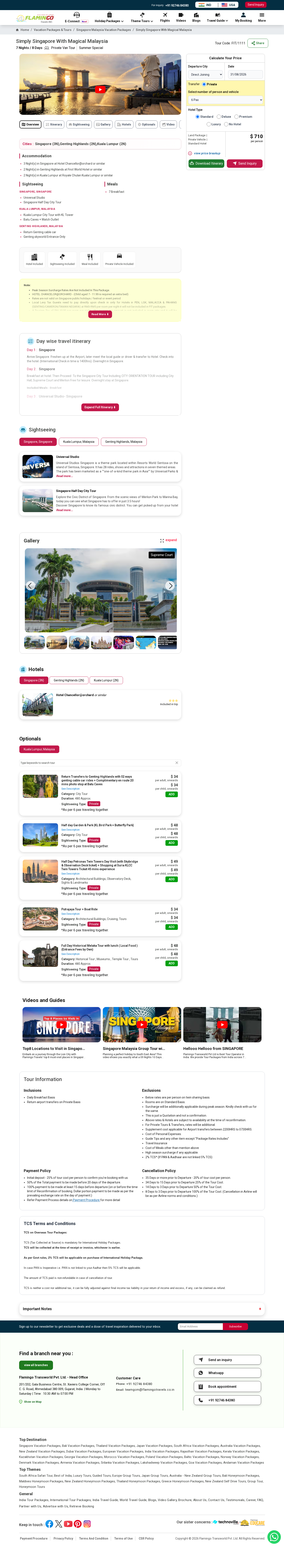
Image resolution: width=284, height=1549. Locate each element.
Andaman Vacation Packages (243, 1462)
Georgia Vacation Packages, (83, 1457)
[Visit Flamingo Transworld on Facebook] (49, 1524)
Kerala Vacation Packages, (241, 1451)
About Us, (200, 1500)
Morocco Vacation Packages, (124, 1457)
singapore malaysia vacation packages (103, 30)
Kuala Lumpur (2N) (106, 680)
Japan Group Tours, (155, 1476)
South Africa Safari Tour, (36, 1476)
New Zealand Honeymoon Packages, (90, 1481)
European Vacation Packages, (123, 1451)
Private (94, 803)
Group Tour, (255, 1481)
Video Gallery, (167, 1500)
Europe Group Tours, (126, 1476)
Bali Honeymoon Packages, (241, 1476)
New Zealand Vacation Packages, (42, 1451)
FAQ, (260, 1500)
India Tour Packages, (34, 1500)
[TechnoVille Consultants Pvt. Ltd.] (226, 1522)
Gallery (105, 124)
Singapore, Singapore (38, 441)
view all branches (36, 1365)
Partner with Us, (30, 1506)
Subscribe (235, 1326)
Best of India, (63, 1476)
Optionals (148, 124)
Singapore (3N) (34, 680)
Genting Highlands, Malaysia (123, 441)
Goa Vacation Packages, (205, 1462)
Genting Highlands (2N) (69, 680)
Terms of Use (123, 1538)
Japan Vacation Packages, (154, 1446)
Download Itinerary (209, 163)
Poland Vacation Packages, (164, 1457)
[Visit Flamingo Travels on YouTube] (68, 1524)
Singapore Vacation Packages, (40, 1446)
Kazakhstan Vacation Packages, (41, 1457)
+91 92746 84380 (177, 5)
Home (25, 30)
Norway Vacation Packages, (240, 1457)
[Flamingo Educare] (252, 1522)
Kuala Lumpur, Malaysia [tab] (39, 749)
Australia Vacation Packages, (240, 1446)
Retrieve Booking (82, 1506)
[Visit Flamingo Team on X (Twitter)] (58, 1524)
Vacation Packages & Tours (52, 30)
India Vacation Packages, (162, 1451)
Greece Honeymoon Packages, (183, 1481)
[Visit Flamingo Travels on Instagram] (87, 1524)
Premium (245, 116)
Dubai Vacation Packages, (84, 1451)
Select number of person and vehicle (213, 92)
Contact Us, (216, 1500)
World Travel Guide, (133, 1500)
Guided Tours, (101, 1476)
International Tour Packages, (71, 1500)
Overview (32, 124)
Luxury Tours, (82, 1476)
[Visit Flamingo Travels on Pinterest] (77, 1524)
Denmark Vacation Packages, (39, 1462)
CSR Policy (146, 1538)
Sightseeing (81, 124)
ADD (172, 794)
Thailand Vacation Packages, (116, 1446)
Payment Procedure (86, 1200)
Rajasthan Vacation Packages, (201, 1451)
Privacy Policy (63, 1538)
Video (170, 124)
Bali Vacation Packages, (78, 1446)
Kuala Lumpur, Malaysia (78, 441)
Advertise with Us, (56, 1506)
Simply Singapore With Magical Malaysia (164, 30)
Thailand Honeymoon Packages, (138, 1481)
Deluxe (226, 116)
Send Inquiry (256, 4)
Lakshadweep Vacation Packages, (164, 1462)
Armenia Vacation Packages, (80, 1462)
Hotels (126, 124)
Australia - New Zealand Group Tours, (195, 1476)
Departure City (197, 66)
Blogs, (152, 1500)
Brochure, (185, 1500)
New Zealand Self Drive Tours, (226, 1481)
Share (260, 43)
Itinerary (56, 124)
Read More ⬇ (100, 314)
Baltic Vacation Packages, (202, 1457)
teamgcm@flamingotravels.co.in (149, 1390)
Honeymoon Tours (32, 1487)
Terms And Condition (93, 1538)
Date (231, 66)
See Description (70, 788)
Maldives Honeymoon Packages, (41, 1481)
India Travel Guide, (105, 1500)
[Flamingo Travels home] (37, 18)
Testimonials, (235, 1500)
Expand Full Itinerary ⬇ (100, 407)
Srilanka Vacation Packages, (120, 1462)
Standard (206, 116)
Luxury (216, 124)
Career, (251, 1500)
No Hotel (235, 124)
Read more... (64, 476)
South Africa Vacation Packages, (196, 1446)
